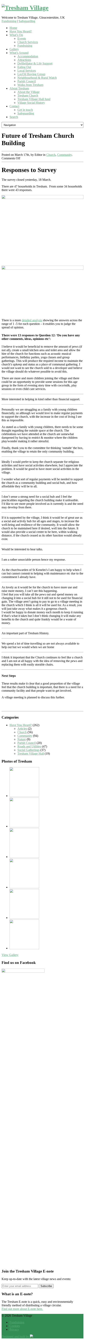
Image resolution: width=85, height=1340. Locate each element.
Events (21, 38)
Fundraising (9, 21)
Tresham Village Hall (30, 753)
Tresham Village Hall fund (33, 99)
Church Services (27, 42)
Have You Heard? (20, 31)
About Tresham (19, 88)
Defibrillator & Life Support (34, 63)
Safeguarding (27, 21)
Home (13, 27)
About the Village (28, 92)
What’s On (16, 35)
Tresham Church (27, 95)
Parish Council (26, 81)
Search (13, 117)
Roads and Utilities (29, 746)
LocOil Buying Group (31, 74)
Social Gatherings (28, 750)
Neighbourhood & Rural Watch (37, 77)
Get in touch (25, 109)
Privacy (14, 1329)
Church (51, 154)
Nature (21, 739)
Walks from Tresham (30, 85)
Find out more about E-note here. (22, 1309)
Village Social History (31, 102)
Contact (14, 106)
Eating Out (24, 67)
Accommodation (27, 56)
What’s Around (18, 52)
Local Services (26, 70)
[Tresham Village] (42, 7)
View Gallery (10, 955)
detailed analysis (32, 320)
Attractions (24, 60)
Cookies (14, 1326)
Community (64, 154)
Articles (22, 728)
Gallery (14, 49)
